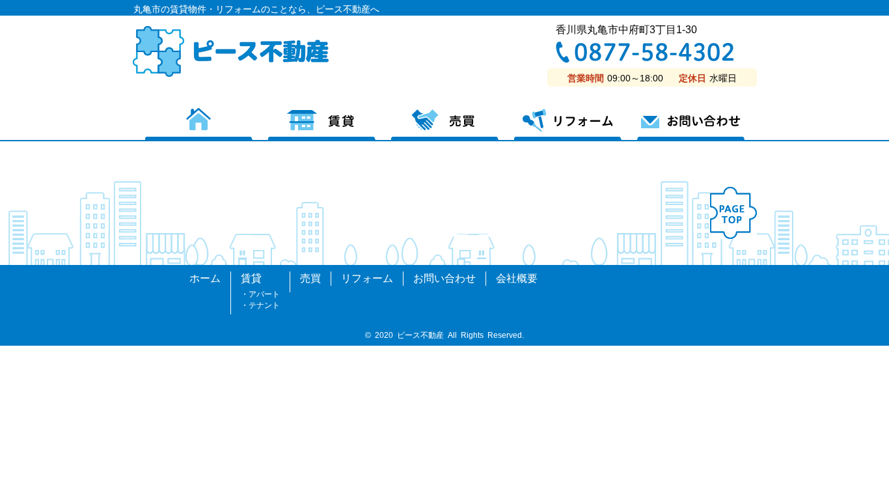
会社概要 (517, 278)
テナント (264, 305)
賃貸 (322, 124)
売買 (445, 124)
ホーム (199, 124)
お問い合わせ (691, 124)
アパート (264, 294)
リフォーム (568, 124)
